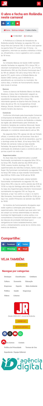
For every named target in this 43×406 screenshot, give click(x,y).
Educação (29, 281)
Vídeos (6, 296)
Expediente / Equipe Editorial (15, 352)
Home (8, 30)
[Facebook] (4, 333)
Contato (21, 343)
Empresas (8, 286)
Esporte (19, 286)
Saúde (16, 291)
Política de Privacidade (12, 347)
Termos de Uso (31, 347)
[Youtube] (15, 333)
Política (7, 291)
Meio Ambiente (31, 286)
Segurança (27, 291)
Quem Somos (9, 343)
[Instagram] (10, 333)
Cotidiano (33, 277)
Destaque (7, 277)
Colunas (16, 296)
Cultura (7, 281)
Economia (17, 281)
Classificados (20, 277)
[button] (3, 23)
